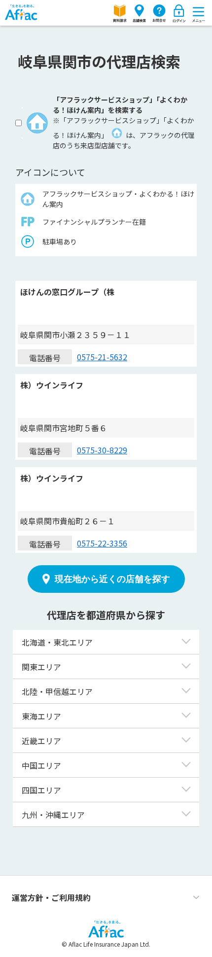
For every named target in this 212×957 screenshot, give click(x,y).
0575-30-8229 (102, 450)
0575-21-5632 (102, 357)
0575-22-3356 (102, 543)
